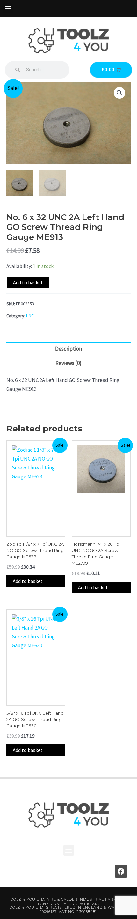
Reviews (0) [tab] (68, 362)
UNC (30, 316)
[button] (8, 8)
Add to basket (28, 282)
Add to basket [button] (28, 581)
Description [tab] (68, 348)
